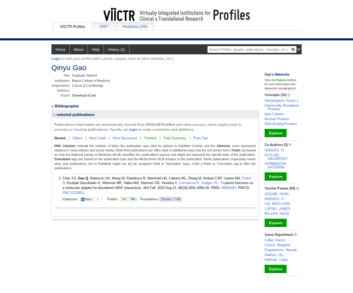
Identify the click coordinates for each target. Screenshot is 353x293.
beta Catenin (274, 114)
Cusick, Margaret (277, 245)
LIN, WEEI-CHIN (277, 204)
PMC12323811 (73, 193)
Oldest (77, 138)
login (133, 129)
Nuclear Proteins (277, 119)
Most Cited (97, 138)
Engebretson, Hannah (281, 250)
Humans (166, 199)
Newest (60, 138)
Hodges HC (209, 183)
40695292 (228, 188)
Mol (132, 199)
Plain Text (200, 138)
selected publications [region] (75, 114)
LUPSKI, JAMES (277, 209)
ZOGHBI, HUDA (277, 194)
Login (56, 59)
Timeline (150, 138)
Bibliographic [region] (67, 106)
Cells (177, 199)
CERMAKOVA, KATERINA (276, 165)
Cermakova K (189, 183)
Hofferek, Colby (276, 260)
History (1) (116, 49)
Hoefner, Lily (274, 255)
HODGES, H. (275, 150)
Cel (123, 199)
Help (95, 49)
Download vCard (84, 95)
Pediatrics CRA (135, 26)
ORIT (103, 26)
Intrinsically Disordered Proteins (282, 107)
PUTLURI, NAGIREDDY (276, 157)
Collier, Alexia (275, 240)
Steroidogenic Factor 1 (281, 100)
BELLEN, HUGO (277, 214)
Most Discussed (125, 138)
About (78, 49)
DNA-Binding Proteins (281, 124)
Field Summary (175, 138)
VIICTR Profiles (72, 26)
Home (60, 49)
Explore (275, 133)
